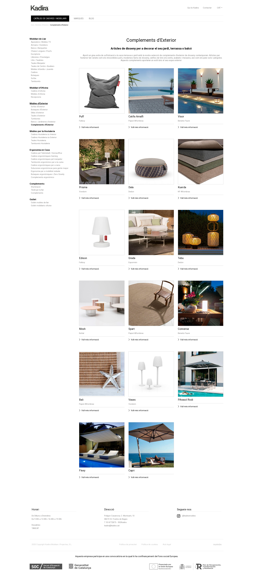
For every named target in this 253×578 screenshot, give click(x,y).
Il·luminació (36, 187)
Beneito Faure (184, 121)
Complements (37, 183)
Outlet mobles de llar (40, 202)
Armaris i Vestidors (39, 45)
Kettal (81, 333)
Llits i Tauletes (37, 60)
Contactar (207, 8)
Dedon (131, 191)
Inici (32, 25)
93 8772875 (111, 522)
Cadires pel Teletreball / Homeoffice (46, 153)
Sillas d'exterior (37, 112)
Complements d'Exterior (59, 25)
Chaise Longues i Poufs (41, 51)
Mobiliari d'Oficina (39, 87)
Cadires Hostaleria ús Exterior (44, 137)
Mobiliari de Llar (38, 39)
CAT (219, 8)
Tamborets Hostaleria (40, 143)
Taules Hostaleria (38, 140)
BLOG (91, 18)
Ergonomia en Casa (40, 150)
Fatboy (82, 121)
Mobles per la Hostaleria (42, 131)
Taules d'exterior (38, 115)
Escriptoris (35, 54)
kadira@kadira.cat (112, 525)
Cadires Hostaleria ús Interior (43, 134)
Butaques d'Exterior (39, 109)
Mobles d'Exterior (42, 25)
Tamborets (35, 81)
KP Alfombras (184, 191)
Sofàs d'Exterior (38, 106)
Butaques (35, 75)
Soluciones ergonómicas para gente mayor (49, 168)
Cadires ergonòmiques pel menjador (46, 159)
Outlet (33, 199)
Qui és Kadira (193, 8)
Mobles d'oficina (38, 94)
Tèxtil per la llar (37, 190)
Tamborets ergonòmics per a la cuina (47, 162)
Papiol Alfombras (135, 121)
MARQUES (79, 18)
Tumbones (35, 119)
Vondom (83, 191)
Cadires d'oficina (38, 91)
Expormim (132, 262)
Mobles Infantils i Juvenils (42, 69)
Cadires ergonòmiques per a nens (45, 165)
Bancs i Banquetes (39, 48)
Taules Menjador (38, 63)
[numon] (217, 544)
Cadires (34, 72)
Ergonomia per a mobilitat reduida (45, 171)
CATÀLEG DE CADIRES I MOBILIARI (50, 18)
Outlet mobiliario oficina (41, 205)
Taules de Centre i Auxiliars (42, 66)
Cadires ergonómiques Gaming (44, 156)
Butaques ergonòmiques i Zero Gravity (47, 174)
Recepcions (36, 97)
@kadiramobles (189, 516)
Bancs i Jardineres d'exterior (43, 122)
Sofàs (33, 78)
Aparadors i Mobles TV (41, 42)
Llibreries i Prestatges (40, 57)
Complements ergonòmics (42, 177)
